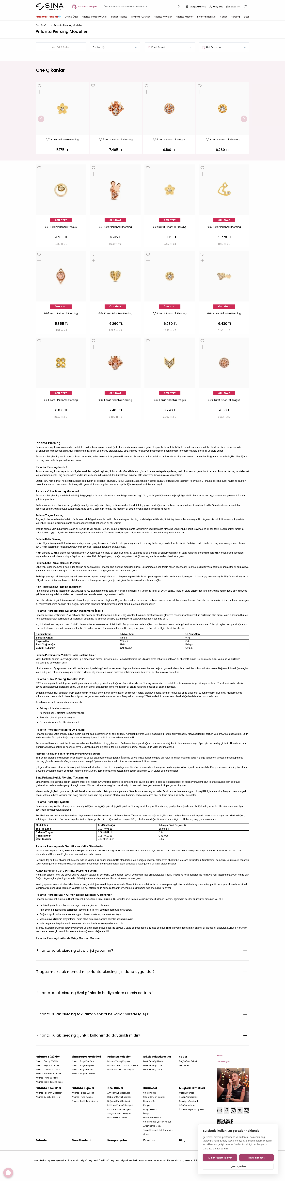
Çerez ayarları (238, 1166)
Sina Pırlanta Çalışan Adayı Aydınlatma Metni (157, 1123)
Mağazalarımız (198, 6)
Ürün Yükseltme (186, 1105)
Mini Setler (184, 1065)
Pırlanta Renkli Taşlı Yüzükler (49, 1082)
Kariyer (146, 1105)
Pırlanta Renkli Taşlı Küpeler (85, 1101)
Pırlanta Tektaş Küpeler (83, 1092)
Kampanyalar (117, 1140)
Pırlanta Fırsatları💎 (48, 16)
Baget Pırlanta (119, 16)
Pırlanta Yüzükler (140, 16)
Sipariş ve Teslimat (188, 1101)
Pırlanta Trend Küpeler (82, 1097)
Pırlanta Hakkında (152, 1117)
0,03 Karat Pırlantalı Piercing (61, 313)
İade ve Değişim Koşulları (191, 1109)
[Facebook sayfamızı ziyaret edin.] (226, 1110)
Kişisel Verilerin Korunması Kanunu (141, 1160)
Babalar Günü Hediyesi (119, 1097)
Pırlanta (41, 1140)
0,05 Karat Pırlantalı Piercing (116, 139)
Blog (182, 1140)
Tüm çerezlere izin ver (220, 1157)
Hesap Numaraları (188, 1097)
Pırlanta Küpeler (184, 16)
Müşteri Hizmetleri (192, 1088)
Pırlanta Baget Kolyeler (83, 1065)
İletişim (146, 1113)
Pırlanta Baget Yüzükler (83, 1061)
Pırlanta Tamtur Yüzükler (48, 1069)
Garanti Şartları (186, 1092)
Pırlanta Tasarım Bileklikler (49, 1092)
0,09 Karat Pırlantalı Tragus (169, 139)
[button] (41, 119)
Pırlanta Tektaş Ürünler (94, 16)
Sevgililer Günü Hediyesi (119, 1113)
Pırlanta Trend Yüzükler (47, 1077)
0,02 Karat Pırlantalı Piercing (62, 139)
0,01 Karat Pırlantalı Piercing (115, 227)
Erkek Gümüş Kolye (152, 1065)
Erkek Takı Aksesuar (157, 1057)
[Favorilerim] (246, 6)
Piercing (235, 16)
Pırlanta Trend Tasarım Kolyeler (122, 1065)
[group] (62, 118)
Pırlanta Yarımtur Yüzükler (48, 1073)
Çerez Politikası (192, 1160)
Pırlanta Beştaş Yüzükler (47, 1065)
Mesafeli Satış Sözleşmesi (49, 1160)
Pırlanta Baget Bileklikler (83, 1073)
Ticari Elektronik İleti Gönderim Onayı (158, 1132)
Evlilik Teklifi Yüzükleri (117, 1117)
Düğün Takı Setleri (188, 1061)
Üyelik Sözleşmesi (109, 1160)
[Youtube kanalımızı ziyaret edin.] (219, 1110)
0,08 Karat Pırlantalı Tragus (170, 400)
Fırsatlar (149, 1140)
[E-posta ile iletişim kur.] (246, 1110)
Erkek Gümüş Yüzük (152, 1069)
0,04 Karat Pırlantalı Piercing (222, 139)
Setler (223, 16)
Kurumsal (150, 1088)
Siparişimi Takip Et (87, 6)
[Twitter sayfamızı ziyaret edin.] (240, 1110)
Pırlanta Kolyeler (163, 16)
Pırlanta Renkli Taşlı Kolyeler (120, 1069)
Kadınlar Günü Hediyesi (119, 1109)
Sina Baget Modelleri (86, 1057)
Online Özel (71, 16)
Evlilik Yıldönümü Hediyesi (120, 1105)
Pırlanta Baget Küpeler (83, 1069)
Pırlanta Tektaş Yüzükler (47, 1061)
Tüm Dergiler (223, 1061)
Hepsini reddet (256, 1157)
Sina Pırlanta (149, 1092)
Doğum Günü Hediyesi (118, 1101)
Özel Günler (115, 1088)
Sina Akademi (81, 1140)
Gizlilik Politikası (172, 1160)
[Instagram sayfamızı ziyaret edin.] (233, 1110)
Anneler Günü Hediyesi (118, 1092)
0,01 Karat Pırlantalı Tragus (61, 227)
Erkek (246, 16)
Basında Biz (149, 1101)
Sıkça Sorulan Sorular (154, 1097)
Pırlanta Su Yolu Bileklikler (48, 1097)
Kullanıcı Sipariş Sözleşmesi (81, 1160)
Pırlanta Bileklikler (206, 16)
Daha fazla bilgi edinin (215, 1148)
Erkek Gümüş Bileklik (153, 1061)
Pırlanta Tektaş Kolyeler (118, 1061)
